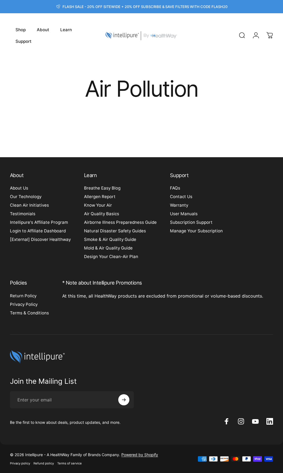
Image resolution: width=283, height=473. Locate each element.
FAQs (175, 188)
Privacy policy (20, 463)
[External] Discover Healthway (40, 239)
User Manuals (184, 213)
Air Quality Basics (101, 213)
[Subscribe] (123, 399)
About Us (19, 188)
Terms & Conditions (29, 313)
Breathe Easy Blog (102, 188)
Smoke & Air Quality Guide (110, 239)
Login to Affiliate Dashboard (38, 230)
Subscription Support (191, 222)
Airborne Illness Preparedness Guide (120, 222)
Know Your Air (98, 205)
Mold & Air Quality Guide (108, 248)
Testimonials (22, 213)
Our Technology (25, 196)
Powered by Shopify (139, 454)
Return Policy (23, 295)
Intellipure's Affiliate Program (39, 222)
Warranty (179, 205)
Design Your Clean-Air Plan (111, 256)
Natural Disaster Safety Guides (115, 230)
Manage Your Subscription (196, 230)
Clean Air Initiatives (29, 205)
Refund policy (43, 463)
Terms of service (69, 463)
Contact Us (181, 196)
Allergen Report (100, 196)
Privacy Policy (24, 304)
